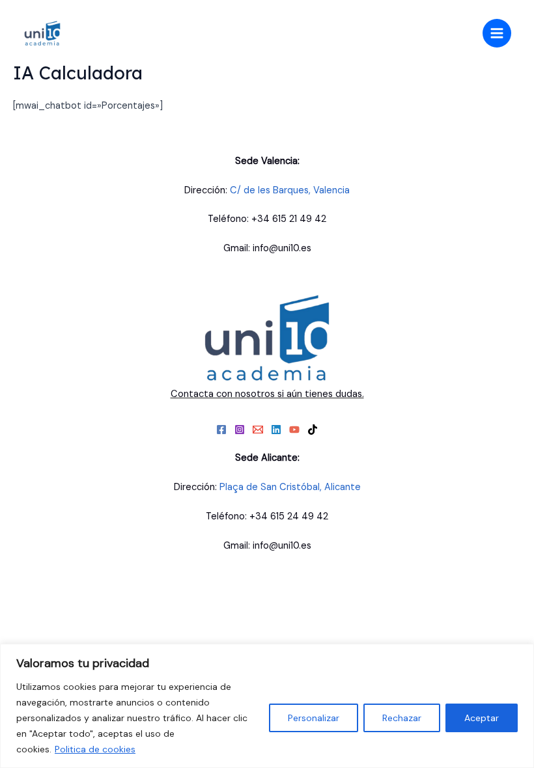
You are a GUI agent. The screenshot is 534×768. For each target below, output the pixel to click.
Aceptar (481, 718)
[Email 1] (258, 429)
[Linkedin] (276, 429)
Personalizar (313, 718)
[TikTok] (312, 429)
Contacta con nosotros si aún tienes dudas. (267, 393)
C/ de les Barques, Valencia (290, 190)
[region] (267, 706)
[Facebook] (221, 429)
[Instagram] (239, 429)
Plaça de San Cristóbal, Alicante (290, 487)
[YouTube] (294, 429)
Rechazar (401, 718)
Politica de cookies (95, 749)
